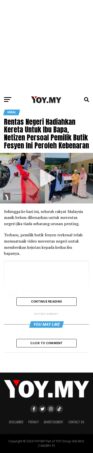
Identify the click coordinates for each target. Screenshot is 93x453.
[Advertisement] (46, 46)
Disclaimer (16, 422)
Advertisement (53, 422)
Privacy (33, 422)
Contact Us (76, 422)
